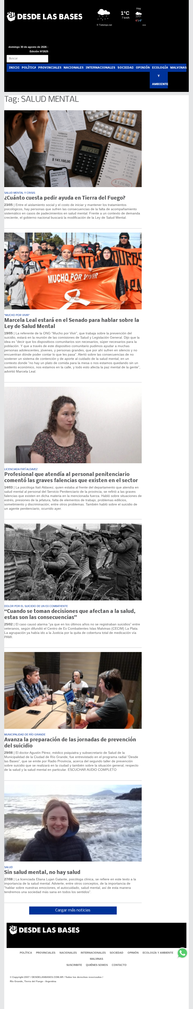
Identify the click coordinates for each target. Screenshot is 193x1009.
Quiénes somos (97, 965)
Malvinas (178, 67)
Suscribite (74, 965)
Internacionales (100, 67)
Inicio (14, 67)
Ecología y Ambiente (160, 76)
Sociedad (125, 67)
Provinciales (49, 67)
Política (29, 67)
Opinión (143, 67)
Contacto (119, 965)
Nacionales (73, 67)
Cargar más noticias (72, 910)
